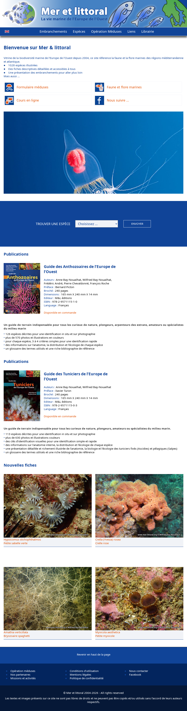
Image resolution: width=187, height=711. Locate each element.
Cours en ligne (28, 100)
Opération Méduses (106, 31)
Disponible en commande (60, 312)
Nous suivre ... (118, 100)
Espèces (79, 31)
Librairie (147, 31)
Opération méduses (22, 671)
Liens (131, 31)
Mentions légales (80, 674)
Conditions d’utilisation (84, 671)
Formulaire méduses (32, 87)
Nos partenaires (20, 674)
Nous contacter (138, 671)
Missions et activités (23, 678)
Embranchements (53, 31)
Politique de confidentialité (86, 678)
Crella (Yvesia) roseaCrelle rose (108, 541)
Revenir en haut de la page (93, 654)
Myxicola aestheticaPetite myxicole (107, 634)
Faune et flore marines (124, 87)
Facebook (135, 674)
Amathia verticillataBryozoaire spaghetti (17, 634)
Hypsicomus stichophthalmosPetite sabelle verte (22, 541)
